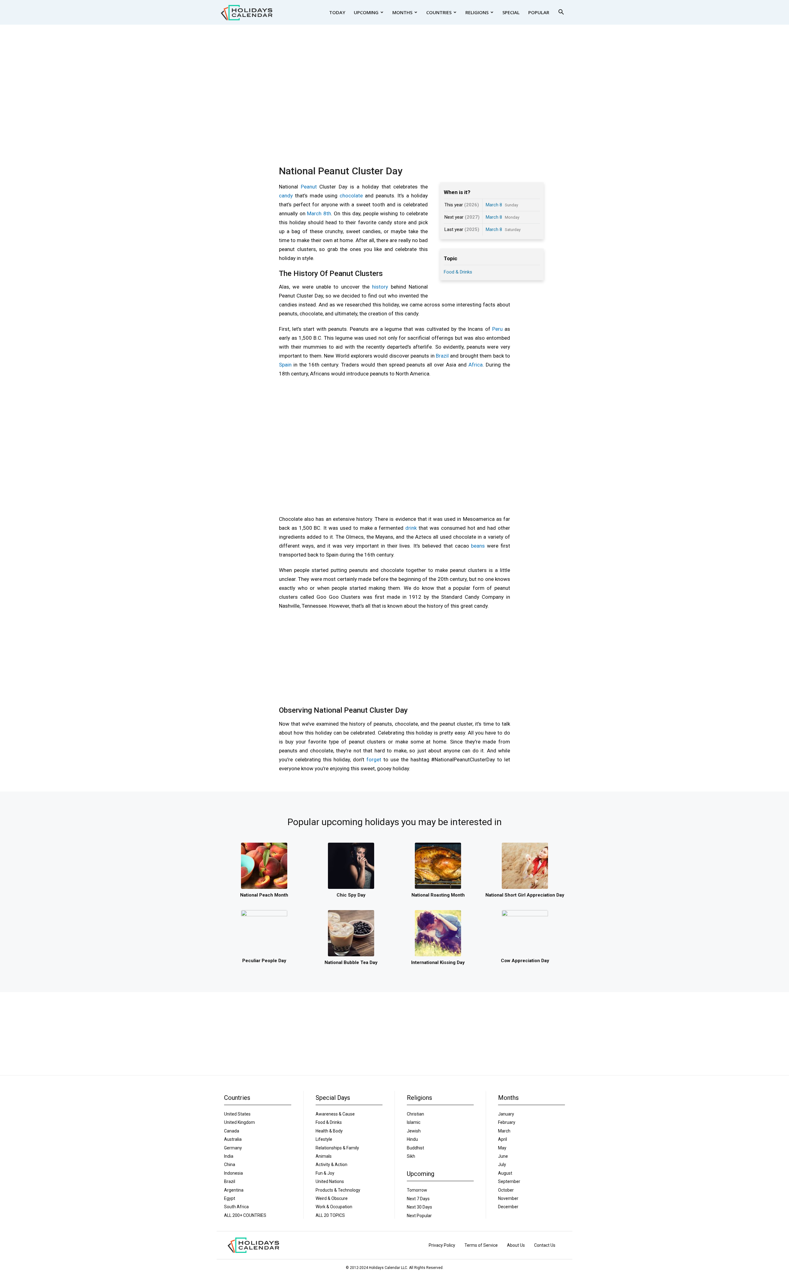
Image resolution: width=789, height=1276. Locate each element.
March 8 (494, 205)
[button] (561, 13)
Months (402, 12)
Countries (439, 12)
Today (337, 12)
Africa (475, 365)
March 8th (319, 213)
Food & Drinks (458, 272)
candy (286, 195)
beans (478, 546)
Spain (285, 365)
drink (411, 528)
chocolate (351, 195)
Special (511, 12)
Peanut (309, 187)
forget (373, 759)
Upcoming (366, 12)
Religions (477, 12)
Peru (497, 329)
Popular (538, 12)
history (380, 287)
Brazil (442, 356)
